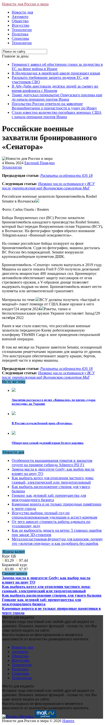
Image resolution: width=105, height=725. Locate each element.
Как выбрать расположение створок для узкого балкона (51, 595)
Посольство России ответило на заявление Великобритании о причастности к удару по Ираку (54, 106)
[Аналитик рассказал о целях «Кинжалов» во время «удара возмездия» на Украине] (14, 390)
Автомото (20, 17)
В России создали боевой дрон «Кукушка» (42, 423)
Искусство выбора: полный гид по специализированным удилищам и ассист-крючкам (54, 515)
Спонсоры (20, 38)
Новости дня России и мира (25, 4)
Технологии (22, 30)
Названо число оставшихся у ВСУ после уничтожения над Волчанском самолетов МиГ (48, 186)
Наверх (68, 721)
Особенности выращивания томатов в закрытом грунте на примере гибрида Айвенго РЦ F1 (52, 462)
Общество (20, 21)
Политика (20, 34)
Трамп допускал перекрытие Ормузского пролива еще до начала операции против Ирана (57, 97)
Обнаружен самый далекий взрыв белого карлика (48, 443)
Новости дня (22, 12)
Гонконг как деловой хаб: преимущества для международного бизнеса (49, 497)
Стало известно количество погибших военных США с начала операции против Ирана (57, 114)
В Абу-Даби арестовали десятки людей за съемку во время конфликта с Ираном (55, 88)
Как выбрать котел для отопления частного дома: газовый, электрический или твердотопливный (53, 480)
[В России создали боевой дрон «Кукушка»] (14, 414)
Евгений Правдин (39, 163)
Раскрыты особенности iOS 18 (66, 175)
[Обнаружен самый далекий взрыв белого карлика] (14, 433)
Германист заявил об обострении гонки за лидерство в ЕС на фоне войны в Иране (57, 66)
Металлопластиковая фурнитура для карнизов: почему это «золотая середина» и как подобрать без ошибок (57, 541)
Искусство (20, 25)
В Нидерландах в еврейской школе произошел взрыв (56, 73)
